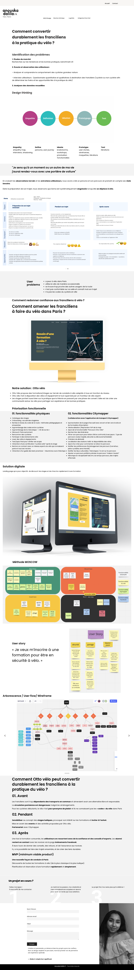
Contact (115, 3)
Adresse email (31, 916)
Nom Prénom (31, 909)
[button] (5, 231)
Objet (29, 924)
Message (30, 931)
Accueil (107, 3)
